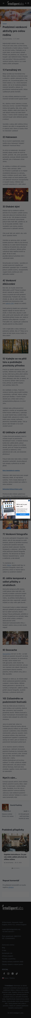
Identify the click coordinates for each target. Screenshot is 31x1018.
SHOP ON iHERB (23, 514)
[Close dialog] (29, 500)
